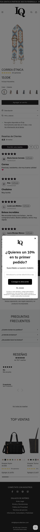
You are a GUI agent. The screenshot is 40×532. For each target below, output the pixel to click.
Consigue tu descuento (20, 282)
